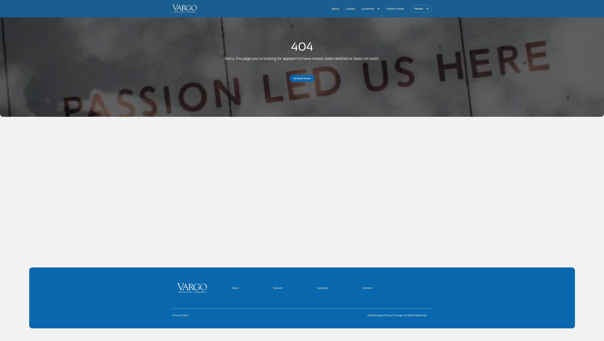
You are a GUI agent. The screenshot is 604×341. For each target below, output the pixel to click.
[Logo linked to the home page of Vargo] (185, 9)
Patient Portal (395, 8)
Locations (368, 8)
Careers (350, 8)
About (335, 8)
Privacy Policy (181, 315)
